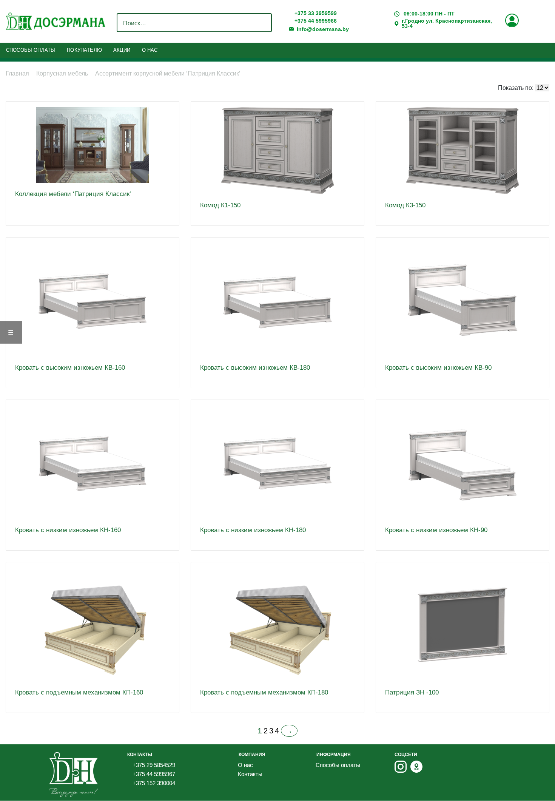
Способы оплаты (30, 50)
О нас (150, 50)
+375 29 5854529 (153, 765)
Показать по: (515, 88)
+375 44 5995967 (153, 774)
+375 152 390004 (153, 783)
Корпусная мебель (62, 73)
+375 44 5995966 (315, 21)
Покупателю (84, 50)
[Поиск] (264, 23)
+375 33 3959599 (315, 13)
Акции (122, 50)
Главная (17, 73)
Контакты (250, 774)
